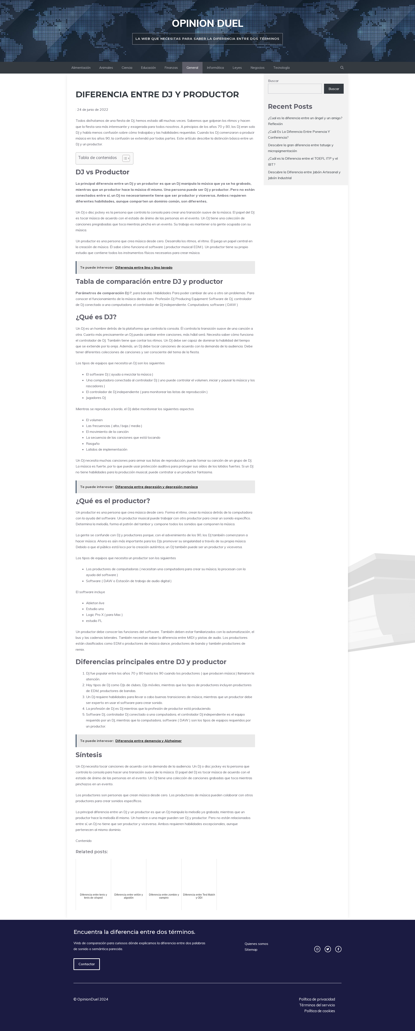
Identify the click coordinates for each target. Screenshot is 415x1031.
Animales (106, 68)
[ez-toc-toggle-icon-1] (124, 158)
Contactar (86, 964)
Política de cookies (319, 1011)
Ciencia (127, 68)
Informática (215, 68)
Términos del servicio (317, 1005)
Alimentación (81, 68)
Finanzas (171, 68)
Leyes (237, 68)
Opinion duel (207, 23)
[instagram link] (317, 949)
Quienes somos (256, 943)
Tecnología (281, 68)
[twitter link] (328, 949)
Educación (148, 68)
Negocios (258, 68)
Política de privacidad (317, 999)
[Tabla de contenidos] (126, 158)
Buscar (273, 81)
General (192, 68)
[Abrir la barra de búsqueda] (342, 68)
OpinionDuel (88, 999)
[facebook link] (338, 949)
